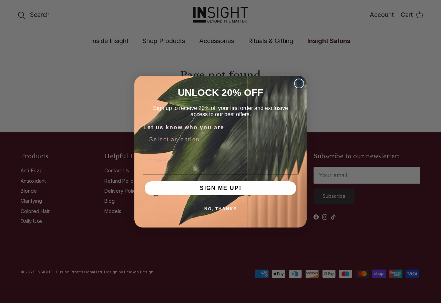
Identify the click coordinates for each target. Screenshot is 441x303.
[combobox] (218, 139)
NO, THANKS (220, 208)
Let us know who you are (183, 127)
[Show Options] (291, 139)
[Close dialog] (299, 83)
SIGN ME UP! (221, 188)
